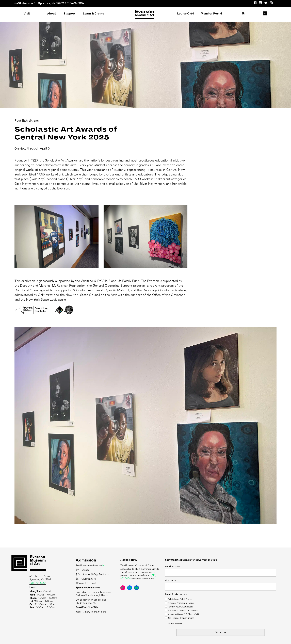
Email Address (173, 566)
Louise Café (185, 13)
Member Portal (211, 13)
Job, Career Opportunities (181, 618)
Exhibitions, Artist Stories (180, 599)
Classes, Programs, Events (181, 603)
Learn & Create (93, 13)
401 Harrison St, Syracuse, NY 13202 (40, 3)
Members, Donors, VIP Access (183, 610)
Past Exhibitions (26, 120)
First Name (170, 580)
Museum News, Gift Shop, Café (183, 614)
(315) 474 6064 (37, 583)
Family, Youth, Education (180, 606)
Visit (27, 13)
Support (69, 13)
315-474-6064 (75, 3)
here (104, 565)
